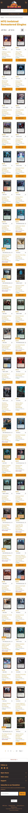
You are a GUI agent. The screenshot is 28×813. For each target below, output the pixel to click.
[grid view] (22, 30)
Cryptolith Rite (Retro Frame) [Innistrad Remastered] (19, 527)
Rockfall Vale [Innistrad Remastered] (19, 467)
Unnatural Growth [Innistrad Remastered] (20, 346)
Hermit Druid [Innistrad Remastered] (5, 497)
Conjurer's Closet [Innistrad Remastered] (20, 169)
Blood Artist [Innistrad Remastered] (5, 82)
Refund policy (14, 807)
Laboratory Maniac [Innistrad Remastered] (6, 169)
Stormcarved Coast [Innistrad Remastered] (20, 587)
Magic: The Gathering (6, 56)
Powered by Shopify (14, 810)
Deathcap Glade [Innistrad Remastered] (20, 497)
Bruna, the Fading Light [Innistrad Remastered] (6, 346)
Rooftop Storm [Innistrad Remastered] (19, 198)
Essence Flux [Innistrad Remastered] (19, 82)
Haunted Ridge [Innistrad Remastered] (5, 526)
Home (2, 17)
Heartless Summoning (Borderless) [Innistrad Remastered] (5, 406)
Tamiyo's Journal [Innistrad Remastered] (20, 616)
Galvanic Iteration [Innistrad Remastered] (6, 676)
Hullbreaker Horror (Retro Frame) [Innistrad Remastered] (6, 257)
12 (16, 751)
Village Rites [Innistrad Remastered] (19, 53)
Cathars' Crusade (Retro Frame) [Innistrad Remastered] (6, 646)
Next (20, 751)
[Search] (25, 10)
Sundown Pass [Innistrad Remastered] (5, 198)
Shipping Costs (12, 805)
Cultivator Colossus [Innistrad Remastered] (6, 557)
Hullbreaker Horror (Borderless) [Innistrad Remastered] (6, 437)
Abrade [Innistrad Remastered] (20, 374)
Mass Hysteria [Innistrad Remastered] (5, 587)
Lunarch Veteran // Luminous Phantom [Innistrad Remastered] (20, 706)
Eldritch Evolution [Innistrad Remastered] (20, 645)
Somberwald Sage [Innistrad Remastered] (6, 317)
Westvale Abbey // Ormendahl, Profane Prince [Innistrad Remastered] (21, 558)
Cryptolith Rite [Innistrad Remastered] (5, 227)
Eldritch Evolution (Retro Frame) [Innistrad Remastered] (6, 468)
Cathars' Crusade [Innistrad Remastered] (6, 140)
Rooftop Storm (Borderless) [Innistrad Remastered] (19, 405)
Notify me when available (21, 234)
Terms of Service (20, 805)
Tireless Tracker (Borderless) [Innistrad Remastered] (19, 736)
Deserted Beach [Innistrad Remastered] (6, 375)
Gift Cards (4, 805)
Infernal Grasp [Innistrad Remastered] (19, 140)
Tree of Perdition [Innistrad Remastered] (20, 111)
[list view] (25, 30)
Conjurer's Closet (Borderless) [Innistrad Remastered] (20, 288)
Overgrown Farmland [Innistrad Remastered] (7, 287)
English (13, 800)
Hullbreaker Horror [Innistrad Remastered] (20, 227)
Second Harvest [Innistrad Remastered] (20, 317)
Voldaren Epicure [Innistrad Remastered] (6, 705)
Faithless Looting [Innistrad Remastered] (6, 53)
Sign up (22, 793)
